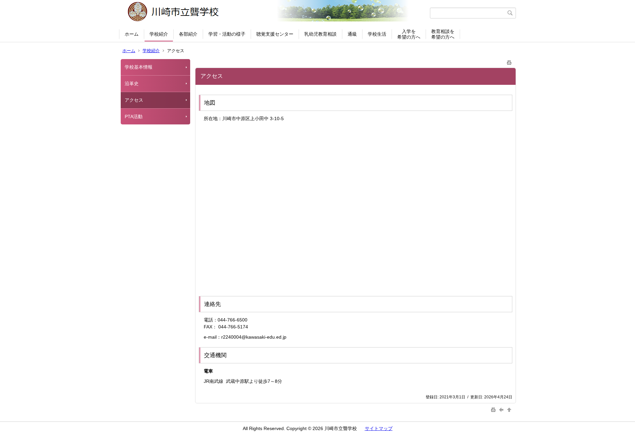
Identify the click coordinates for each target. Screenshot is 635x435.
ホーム (132, 34)
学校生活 (377, 34)
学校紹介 (158, 34)
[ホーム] (275, 13)
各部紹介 (188, 34)
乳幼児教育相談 (320, 34)
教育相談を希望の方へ (442, 34)
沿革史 (132, 83)
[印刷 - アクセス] (509, 61)
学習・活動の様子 (226, 34)
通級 (352, 34)
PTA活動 (134, 116)
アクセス (134, 100)
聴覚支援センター (274, 34)
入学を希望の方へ (408, 34)
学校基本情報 (138, 67)
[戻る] (502, 409)
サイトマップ (379, 428)
